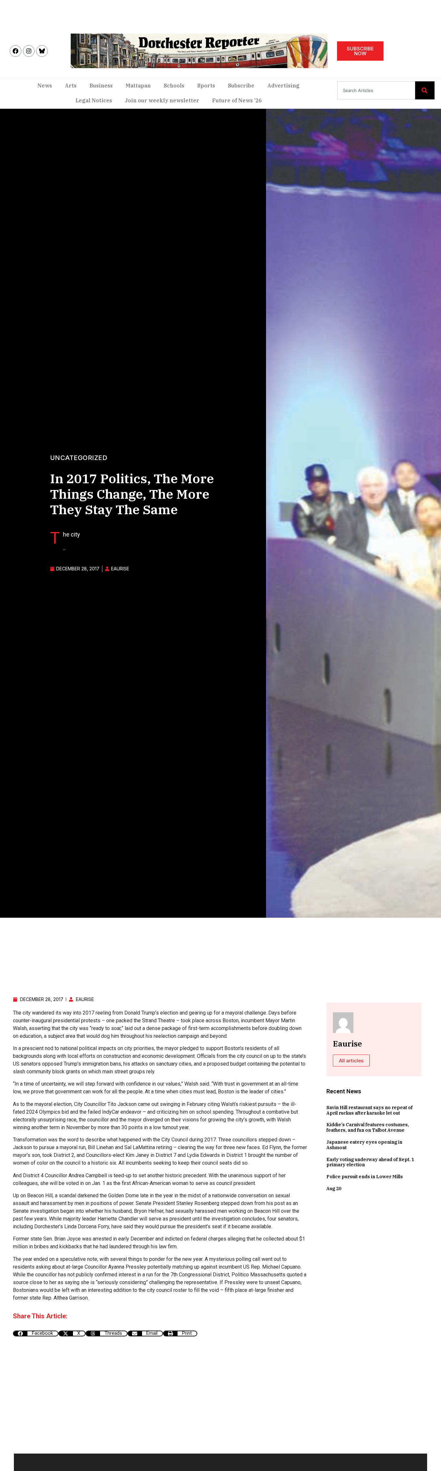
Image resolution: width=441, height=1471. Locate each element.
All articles (351, 1060)
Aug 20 (333, 1188)
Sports (206, 85)
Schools (174, 85)
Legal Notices (94, 100)
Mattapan (138, 85)
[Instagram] (29, 51)
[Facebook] (15, 51)
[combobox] (376, 90)
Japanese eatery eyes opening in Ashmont (364, 1144)
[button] (35, 1333)
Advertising (283, 85)
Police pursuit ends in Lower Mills (364, 1177)
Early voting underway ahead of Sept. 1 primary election (370, 1162)
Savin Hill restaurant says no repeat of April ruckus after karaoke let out (369, 1110)
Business (101, 85)
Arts (71, 85)
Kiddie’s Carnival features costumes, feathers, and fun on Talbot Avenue (367, 1127)
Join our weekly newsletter (162, 100)
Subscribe (241, 85)
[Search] (425, 90)
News (44, 85)
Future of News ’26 (237, 100)
